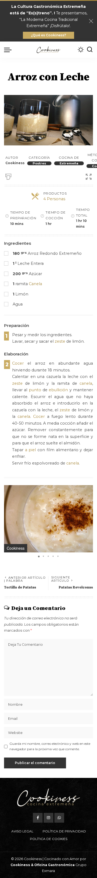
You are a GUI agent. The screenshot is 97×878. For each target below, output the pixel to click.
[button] (88, 490)
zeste (60, 341)
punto (35, 389)
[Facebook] (38, 818)
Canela (35, 283)
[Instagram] (48, 818)
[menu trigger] (9, 50)
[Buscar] (89, 50)
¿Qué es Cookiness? (48, 35)
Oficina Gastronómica (54, 865)
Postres (39, 163)
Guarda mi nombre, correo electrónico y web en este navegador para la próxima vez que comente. (49, 746)
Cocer (18, 363)
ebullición (58, 389)
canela (85, 383)
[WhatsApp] (59, 818)
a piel (30, 449)
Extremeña (69, 163)
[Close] (91, 21)
